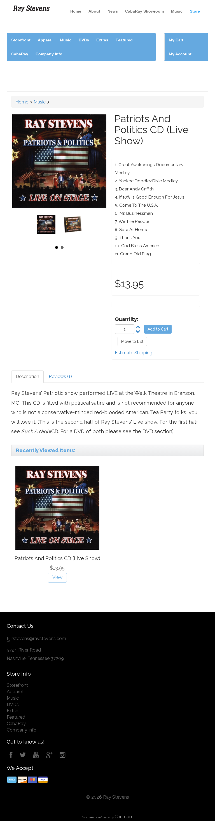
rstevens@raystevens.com (38, 638)
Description (27, 376)
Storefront (21, 40)
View (57, 577)
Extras (102, 40)
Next (75, 227)
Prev (42, 227)
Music (177, 11)
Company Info (49, 54)
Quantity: (126, 319)
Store (195, 11)
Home (75, 11)
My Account (180, 54)
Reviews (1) (60, 376)
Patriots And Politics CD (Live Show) (57, 558)
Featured (124, 40)
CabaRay (19, 54)
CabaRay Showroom (144, 11)
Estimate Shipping (133, 352)
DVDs (84, 40)
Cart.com (124, 816)
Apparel (45, 40)
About (94, 11)
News (113, 11)
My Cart (176, 40)
